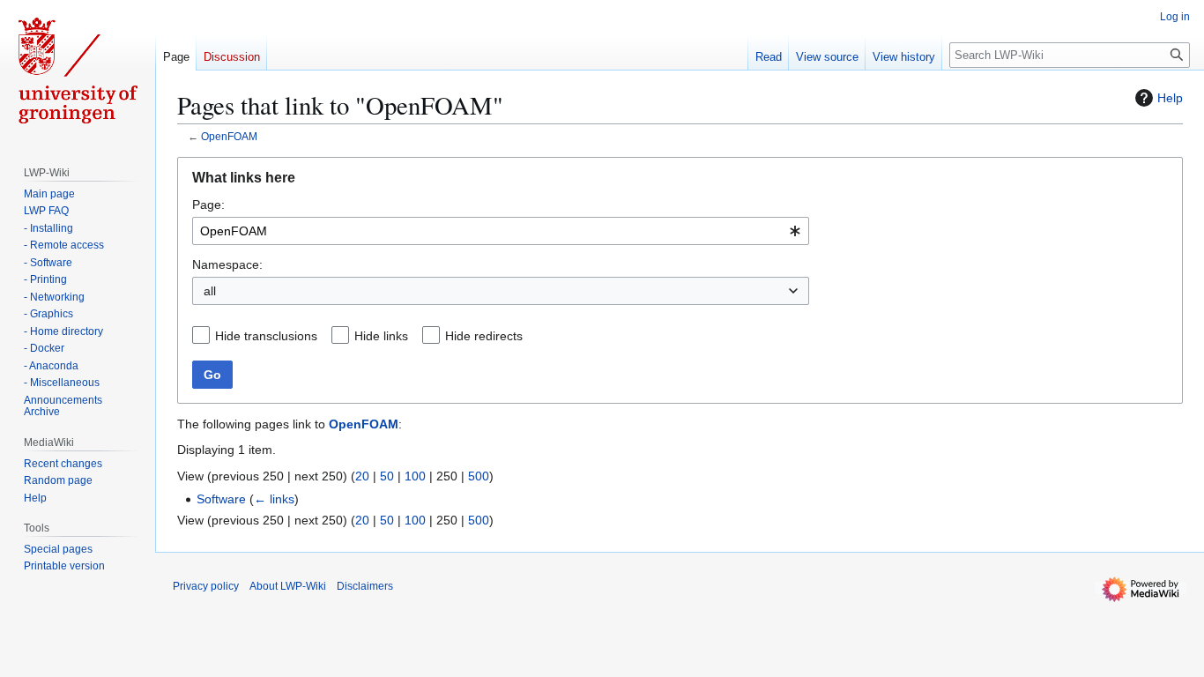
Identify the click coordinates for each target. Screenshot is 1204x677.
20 (362, 476)
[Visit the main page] (77, 70)
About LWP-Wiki (287, 586)
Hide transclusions (266, 336)
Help (1170, 98)
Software (221, 499)
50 (387, 476)
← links (274, 499)
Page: (208, 204)
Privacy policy (206, 586)
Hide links (381, 336)
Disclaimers (365, 586)
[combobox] (500, 231)
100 (415, 476)
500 (478, 476)
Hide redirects (484, 336)
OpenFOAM (229, 136)
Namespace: (227, 264)
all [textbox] (210, 291)
